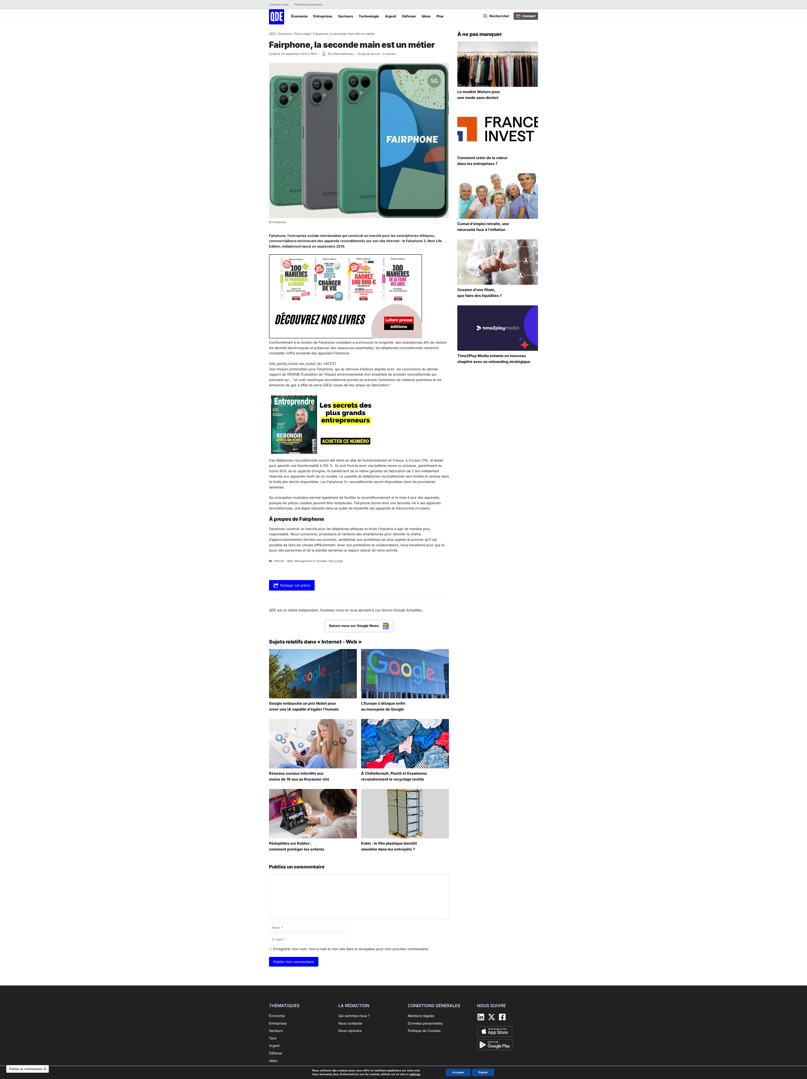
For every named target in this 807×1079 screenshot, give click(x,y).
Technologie (369, 16)
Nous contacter (350, 1023)
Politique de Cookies (424, 1031)
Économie (299, 16)
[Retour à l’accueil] (276, 16)
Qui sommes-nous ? (354, 1016)
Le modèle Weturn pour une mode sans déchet (478, 95)
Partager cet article (295, 585)
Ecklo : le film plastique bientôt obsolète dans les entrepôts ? (389, 846)
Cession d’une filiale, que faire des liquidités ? (479, 293)
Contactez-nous (278, 4)
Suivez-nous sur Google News (354, 626)
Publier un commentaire (25, 1069)
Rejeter (483, 1072)
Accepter (458, 1072)
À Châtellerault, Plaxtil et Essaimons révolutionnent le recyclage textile (394, 776)
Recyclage (302, 34)
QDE (272, 34)
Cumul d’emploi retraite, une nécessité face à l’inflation (483, 227)
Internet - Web (283, 561)
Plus (439, 16)
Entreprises (322, 16)
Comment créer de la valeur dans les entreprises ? (482, 161)
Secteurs (345, 16)
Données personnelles (425, 1023)
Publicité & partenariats (308, 4)
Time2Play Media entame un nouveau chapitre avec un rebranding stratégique (493, 359)
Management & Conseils (310, 561)
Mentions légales (421, 1016)
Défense (409, 16)
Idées (426, 16)
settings (415, 1074)
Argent (390, 16)
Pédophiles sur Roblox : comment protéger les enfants (296, 846)
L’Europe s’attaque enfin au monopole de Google (383, 706)
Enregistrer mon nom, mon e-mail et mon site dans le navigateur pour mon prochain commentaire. (351, 949)
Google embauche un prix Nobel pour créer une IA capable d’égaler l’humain (304, 706)
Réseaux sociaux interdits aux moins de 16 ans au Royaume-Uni (299, 776)
